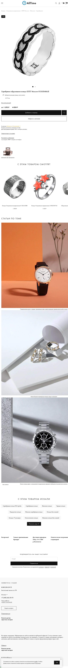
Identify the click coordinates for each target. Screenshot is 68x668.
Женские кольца (47, 506)
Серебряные (39, 11)
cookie (36, 661)
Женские (32, 11)
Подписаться (34, 563)
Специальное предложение (13, 11)
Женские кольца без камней (50, 518)
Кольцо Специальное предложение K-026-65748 (14, 205)
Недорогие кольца (15, 512)
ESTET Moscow (25, 11)
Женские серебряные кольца (33, 512)
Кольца (3, 11)
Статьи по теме (11, 218)
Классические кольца (31, 518)
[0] (62, 3)
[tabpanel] (34, 49)
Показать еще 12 (34, 524)
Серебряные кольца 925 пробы (12, 506)
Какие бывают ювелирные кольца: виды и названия (44, 396)
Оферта (3, 645)
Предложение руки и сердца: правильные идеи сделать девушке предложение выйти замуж (43, 309)
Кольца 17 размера (15, 518)
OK (57, 662)
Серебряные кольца (32, 506)
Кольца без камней (52, 512)
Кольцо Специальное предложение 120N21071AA (44, 205)
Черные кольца (60, 506)
